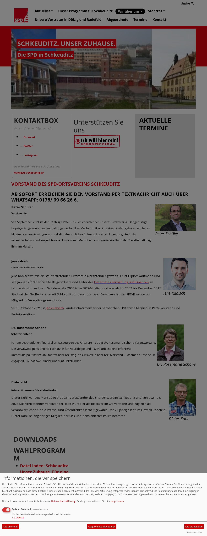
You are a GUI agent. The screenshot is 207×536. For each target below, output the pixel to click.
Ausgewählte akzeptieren (101, 526)
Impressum (117, 501)
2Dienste (18, 517)
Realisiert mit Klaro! (195, 532)
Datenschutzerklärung (63, 501)
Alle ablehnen (10, 526)
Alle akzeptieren (194, 526)
